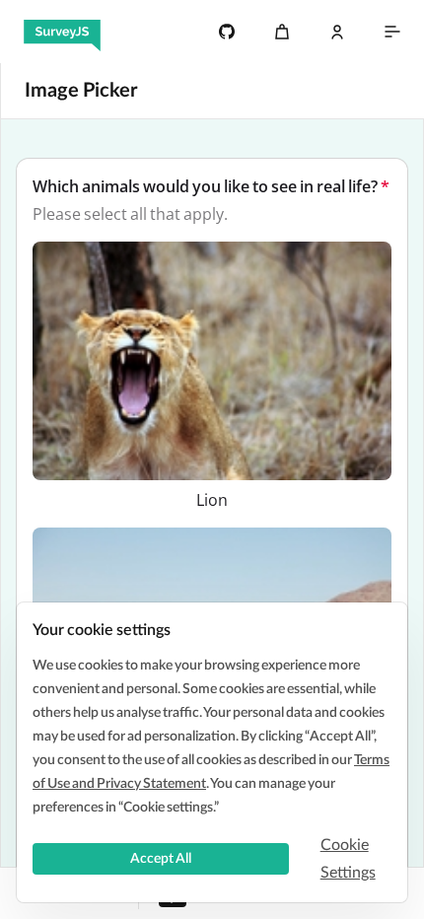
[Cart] (282, 31)
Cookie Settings (348, 859)
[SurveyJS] (62, 31)
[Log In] (337, 31)
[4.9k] (227, 31)
